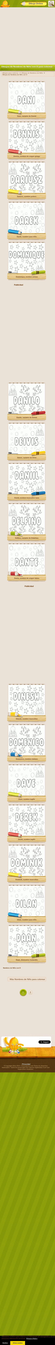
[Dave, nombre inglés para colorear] (26, 795)
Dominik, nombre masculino (26, 879)
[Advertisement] (27, 35)
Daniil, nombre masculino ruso (26, 498)
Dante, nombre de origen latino (26, 578)
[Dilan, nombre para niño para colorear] (26, 916)
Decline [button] (5, 1343)
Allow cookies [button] (18, 1343)
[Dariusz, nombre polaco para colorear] (26, 192)
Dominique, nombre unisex (27, 277)
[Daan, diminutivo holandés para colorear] (26, 956)
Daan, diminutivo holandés (27, 960)
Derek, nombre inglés (26, 839)
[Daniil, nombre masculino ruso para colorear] (26, 494)
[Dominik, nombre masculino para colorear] (26, 875)
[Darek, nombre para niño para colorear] (26, 232)
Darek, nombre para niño (27, 237)
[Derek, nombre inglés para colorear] (26, 835)
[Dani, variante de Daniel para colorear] (26, 112)
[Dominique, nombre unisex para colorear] (26, 273)
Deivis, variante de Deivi (26, 458)
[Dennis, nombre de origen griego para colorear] (26, 152)
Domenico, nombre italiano (27, 759)
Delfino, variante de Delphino (26, 538)
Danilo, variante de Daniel (26, 417)
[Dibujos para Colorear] (5, 3)
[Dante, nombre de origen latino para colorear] (26, 574)
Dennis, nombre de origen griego (26, 156)
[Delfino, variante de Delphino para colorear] (26, 534)
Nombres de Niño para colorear (30, 979)
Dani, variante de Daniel (26, 116)
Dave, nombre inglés (26, 799)
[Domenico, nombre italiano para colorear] (26, 755)
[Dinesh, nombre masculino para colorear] (26, 715)
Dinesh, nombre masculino (27, 719)
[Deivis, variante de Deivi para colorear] (26, 453)
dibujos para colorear (10, 73)
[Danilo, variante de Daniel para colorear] (26, 413)
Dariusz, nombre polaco (26, 196)
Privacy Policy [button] (31, 1338)
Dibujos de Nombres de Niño (32, 73)
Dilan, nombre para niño (27, 920)
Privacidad (26, 1064)
